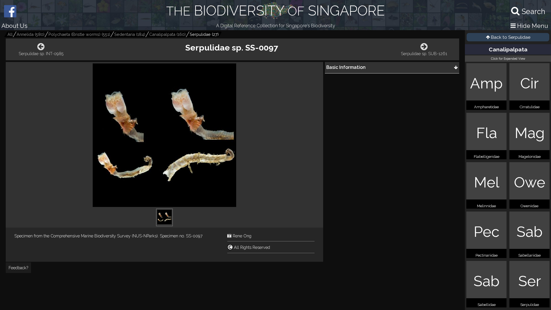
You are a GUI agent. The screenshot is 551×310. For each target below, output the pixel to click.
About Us (14, 25)
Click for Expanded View (508, 58)
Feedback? (18, 267)
